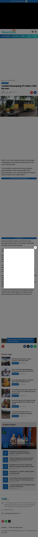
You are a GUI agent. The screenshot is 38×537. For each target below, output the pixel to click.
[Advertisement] (19, 268)
